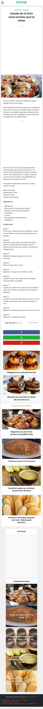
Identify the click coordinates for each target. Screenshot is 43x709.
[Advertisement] (21, 49)
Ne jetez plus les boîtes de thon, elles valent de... (21, 638)
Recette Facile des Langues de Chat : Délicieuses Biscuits (21, 520)
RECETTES (18, 10)
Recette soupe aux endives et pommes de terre (21, 489)
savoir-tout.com (31, 697)
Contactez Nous (22, 700)
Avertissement (31, 704)
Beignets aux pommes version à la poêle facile (21, 432)
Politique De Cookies (8, 700)
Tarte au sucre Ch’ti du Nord (21, 461)
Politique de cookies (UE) (9, 702)
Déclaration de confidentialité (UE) (13, 704)
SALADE (25, 10)
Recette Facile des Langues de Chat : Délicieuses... (21, 681)
